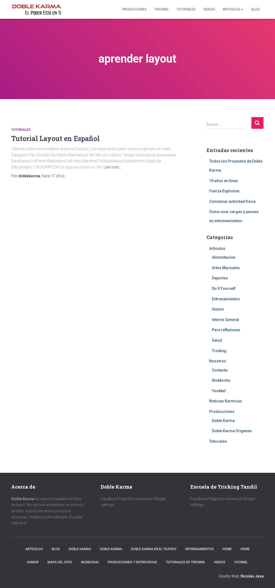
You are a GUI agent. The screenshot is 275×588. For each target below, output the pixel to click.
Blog (255, 9)
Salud (217, 340)
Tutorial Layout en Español (55, 138)
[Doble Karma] (36, 9)
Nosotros (217, 361)
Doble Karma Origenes (232, 431)
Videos (209, 9)
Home (227, 549)
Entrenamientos (226, 299)
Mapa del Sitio (60, 562)
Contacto (220, 370)
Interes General (225, 320)
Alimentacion (223, 257)
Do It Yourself (224, 288)
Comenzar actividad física (232, 201)
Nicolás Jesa (252, 576)
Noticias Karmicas (225, 401)
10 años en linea (223, 181)
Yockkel (219, 391)
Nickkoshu (221, 380)
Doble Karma (223, 421)
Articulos (232, 9)
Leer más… (113, 167)
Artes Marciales (226, 268)
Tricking (161, 9)
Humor (218, 309)
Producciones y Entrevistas (132, 562)
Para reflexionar (226, 330)
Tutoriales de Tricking (185, 562)
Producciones (134, 9)
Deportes (220, 278)
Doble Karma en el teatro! (153, 549)
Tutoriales (185, 9)
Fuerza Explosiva (224, 191)
